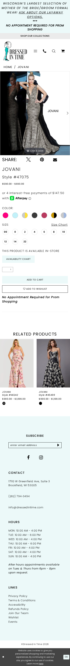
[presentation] (17, 363)
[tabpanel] (35, 113)
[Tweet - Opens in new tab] (28, 160)
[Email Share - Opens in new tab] (55, 160)
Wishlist (13, 617)
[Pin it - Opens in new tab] (42, 160)
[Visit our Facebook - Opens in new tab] (28, 457)
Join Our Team (18, 613)
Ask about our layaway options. (41, 14)
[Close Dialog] (3, 657)
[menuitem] (35, 51)
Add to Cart (35, 279)
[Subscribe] (58, 445)
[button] (35, 51)
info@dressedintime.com (25, 507)
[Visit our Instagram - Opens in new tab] (41, 457)
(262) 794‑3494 (19, 496)
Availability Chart (18, 259)
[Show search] (53, 51)
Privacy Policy (17, 596)
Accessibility (16, 604)
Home (8, 67)
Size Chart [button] (59, 225)
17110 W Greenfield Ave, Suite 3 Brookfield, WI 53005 (29, 483)
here (41, 663)
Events (12, 622)
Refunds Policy (18, 609)
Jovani (23, 67)
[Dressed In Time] (15, 51)
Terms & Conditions (22, 600)
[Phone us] (44, 51)
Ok (66, 657)
